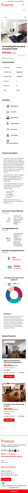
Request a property (6, 471)
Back (5, 17)
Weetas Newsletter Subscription (9, 475)
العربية (5, 1)
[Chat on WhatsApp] (3, 483)
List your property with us (7, 473)
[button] (25, 31)
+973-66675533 (19, 1)
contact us (14, 326)
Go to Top (7, 479)
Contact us (4, 462)
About (2, 460)
